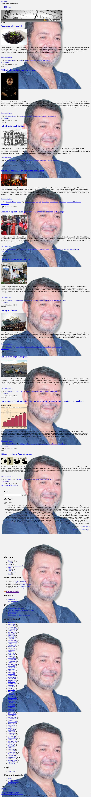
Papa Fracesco (53, 444)
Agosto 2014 (11, 743)
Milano (44, 479)
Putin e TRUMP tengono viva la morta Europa (21, 610)
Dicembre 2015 (12, 717)
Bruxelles (22, 160)
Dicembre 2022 (12, 627)
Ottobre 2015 (11, 720)
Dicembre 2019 (12, 640)
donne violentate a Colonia (46, 249)
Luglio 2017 (11, 686)
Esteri (9, 564)
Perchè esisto (8, 7)
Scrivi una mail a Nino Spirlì (81, 530)
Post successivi (13, 485)
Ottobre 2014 (11, 739)
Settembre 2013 (12, 760)
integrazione (43, 160)
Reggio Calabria (61, 300)
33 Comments (5, 481)
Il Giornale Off (20, 479)
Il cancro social (12, 613)
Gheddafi (22, 347)
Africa (21, 60)
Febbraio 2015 (12, 733)
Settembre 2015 (12, 722)
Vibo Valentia (77, 202)
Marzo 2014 (11, 751)
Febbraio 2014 (12, 752)
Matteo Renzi (45, 202)
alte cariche (19, 391)
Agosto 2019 (11, 646)
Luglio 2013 (11, 763)
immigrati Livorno (57, 347)
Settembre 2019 (12, 645)
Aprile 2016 (11, 710)
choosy (17, 347)
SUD (54, 479)
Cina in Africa (26, 391)
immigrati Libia (47, 347)
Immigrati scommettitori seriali (15, 259)
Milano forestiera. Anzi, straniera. (16, 454)
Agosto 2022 (11, 634)
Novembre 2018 (12, 661)
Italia (34, 116)
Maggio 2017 (11, 690)
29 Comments (5, 446)
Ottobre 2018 (11, 662)
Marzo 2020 (11, 635)
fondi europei (29, 160)
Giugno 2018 (11, 669)
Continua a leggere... (6, 57)
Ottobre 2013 (11, 759)
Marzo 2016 (11, 712)
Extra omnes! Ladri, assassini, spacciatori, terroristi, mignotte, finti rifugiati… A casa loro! (42, 401)
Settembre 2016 (12, 702)
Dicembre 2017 (12, 678)
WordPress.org (12, 783)
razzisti (50, 160)
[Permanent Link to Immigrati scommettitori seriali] (14, 283)
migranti (47, 391)
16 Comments (5, 204)
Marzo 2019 (11, 654)
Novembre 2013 (12, 757)
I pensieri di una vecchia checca (17, 566)
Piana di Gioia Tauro (51, 300)
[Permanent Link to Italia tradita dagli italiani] (14, 145)
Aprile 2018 (11, 672)
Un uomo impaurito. (20, 581)
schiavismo (55, 160)
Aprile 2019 (11, 653)
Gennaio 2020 (12, 638)
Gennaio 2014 (12, 754)
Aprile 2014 (11, 749)
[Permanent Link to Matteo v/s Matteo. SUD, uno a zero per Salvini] (14, 185)
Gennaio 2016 (12, 715)
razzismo (53, 116)
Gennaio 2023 (12, 626)
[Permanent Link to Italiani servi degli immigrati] (14, 376)
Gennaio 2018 (12, 677)
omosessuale (53, 391)
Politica (19, 202)
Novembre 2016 (12, 699)
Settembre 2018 (12, 664)
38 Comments (5, 62)
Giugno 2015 (11, 726)
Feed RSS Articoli (6, 794)
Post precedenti (5, 485)
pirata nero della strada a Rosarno (69, 249)
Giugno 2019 (11, 650)
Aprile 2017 (11, 691)
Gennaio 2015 (12, 734)
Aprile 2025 (11, 622)
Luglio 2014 (11, 744)
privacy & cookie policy (7, 790)
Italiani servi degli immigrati (14, 357)
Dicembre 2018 (12, 659)
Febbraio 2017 (12, 694)
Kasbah (33, 479)
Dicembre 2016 (12, 698)
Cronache (9, 60)
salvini (48, 60)
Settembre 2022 (12, 632)
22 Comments (5, 163)
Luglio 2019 (11, 648)
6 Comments (4, 302)
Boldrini (35, 249)
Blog (5, 6)
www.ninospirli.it (84, 526)
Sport (9, 574)
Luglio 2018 (11, 667)
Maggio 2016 (11, 709)
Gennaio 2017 (12, 696)
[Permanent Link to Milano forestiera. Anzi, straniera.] (14, 464)
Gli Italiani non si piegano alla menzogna (19, 70)
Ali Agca (22, 444)
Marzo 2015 (11, 731)
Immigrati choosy (9, 310)
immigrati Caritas (37, 347)
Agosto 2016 (11, 704)
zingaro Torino (62, 444)
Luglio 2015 (11, 725)
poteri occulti (47, 116)
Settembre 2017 (12, 683)
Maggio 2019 (11, 651)
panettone (49, 479)
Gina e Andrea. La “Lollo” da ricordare (19, 615)
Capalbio (26, 60)
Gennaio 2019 (12, 658)
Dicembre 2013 (12, 755)
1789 (21, 249)
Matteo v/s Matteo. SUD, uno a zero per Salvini (22, 170)
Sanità (9, 570)
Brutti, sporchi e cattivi (11, 26)
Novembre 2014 (12, 738)
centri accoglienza (30, 202)
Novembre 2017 (12, 680)
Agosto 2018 (11, 666)
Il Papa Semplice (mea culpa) (16, 608)
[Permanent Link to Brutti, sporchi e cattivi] (14, 45)
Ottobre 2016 (11, 701)
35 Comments (5, 251)
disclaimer (3, 788)
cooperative (34, 391)
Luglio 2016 (11, 706)
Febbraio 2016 (12, 714)
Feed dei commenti (13, 782)
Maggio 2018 (11, 670)
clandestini (33, 60)
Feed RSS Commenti (17, 794)
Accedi (10, 778)
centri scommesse (25, 300)
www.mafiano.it (12, 599)
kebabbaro (39, 479)
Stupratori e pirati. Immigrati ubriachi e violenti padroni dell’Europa (32, 212)
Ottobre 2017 (11, 682)
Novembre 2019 (12, 642)
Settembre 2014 (12, 741)
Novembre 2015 (12, 718)
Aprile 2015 (11, 730)
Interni (14, 60)
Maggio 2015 (11, 728)
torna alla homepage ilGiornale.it (10, 792)
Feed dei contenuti (13, 780)
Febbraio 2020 (12, 637)
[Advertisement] (17, 543)
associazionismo (28, 249)
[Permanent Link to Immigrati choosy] (13, 330)
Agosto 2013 (11, 762)
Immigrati (39, 60)
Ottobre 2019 (11, 643)
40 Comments (5, 349)
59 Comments (5, 118)
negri (44, 60)
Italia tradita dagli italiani (13, 126)
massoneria (39, 116)
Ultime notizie (12, 591)
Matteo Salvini (54, 202)
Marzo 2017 (11, 693)
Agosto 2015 (11, 723)
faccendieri (23, 116)
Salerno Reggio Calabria (66, 202)
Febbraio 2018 (12, 675)
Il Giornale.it (34, 300)
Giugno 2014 (11, 746)
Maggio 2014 (11, 747)
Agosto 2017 (11, 685)
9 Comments (4, 393)
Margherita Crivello (42, 444)
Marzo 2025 (11, 624)
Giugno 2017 (11, 688)
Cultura (10, 562)
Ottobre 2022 (11, 630)
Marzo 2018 (11, 674)
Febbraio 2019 (12, 656)
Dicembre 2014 (12, 736)
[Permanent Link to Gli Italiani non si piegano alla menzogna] (9, 99)
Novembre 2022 (12, 629)
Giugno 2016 (11, 707)
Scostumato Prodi (13, 612)
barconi (18, 300)
